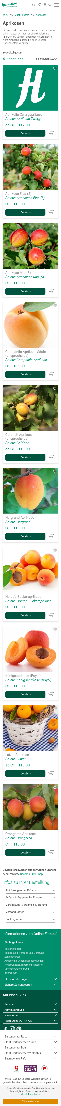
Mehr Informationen (30, 1094)
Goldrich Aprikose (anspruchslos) (19, 437)
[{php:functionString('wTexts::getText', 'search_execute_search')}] (34, 5)
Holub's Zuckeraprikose (23, 597)
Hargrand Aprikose (19, 518)
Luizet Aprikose (17, 755)
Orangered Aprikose (20, 834)
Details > (25, 133)
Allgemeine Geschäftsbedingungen (24, 960)
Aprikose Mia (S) (18, 273)
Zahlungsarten (12, 956)
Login (45, 4)
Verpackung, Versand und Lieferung (24, 952)
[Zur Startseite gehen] (9, 4)
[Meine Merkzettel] (40, 5)
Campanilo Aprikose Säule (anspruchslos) (25, 354)
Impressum (10, 972)
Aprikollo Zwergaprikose (23, 115)
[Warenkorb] (49, 6)
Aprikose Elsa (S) (18, 194)
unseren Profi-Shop (31, 874)
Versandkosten (12, 948)
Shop (5, 14)
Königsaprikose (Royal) (23, 676)
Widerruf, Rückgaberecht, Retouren (23, 964)
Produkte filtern (14, 58)
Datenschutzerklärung (16, 968)
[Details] (51, 132)
